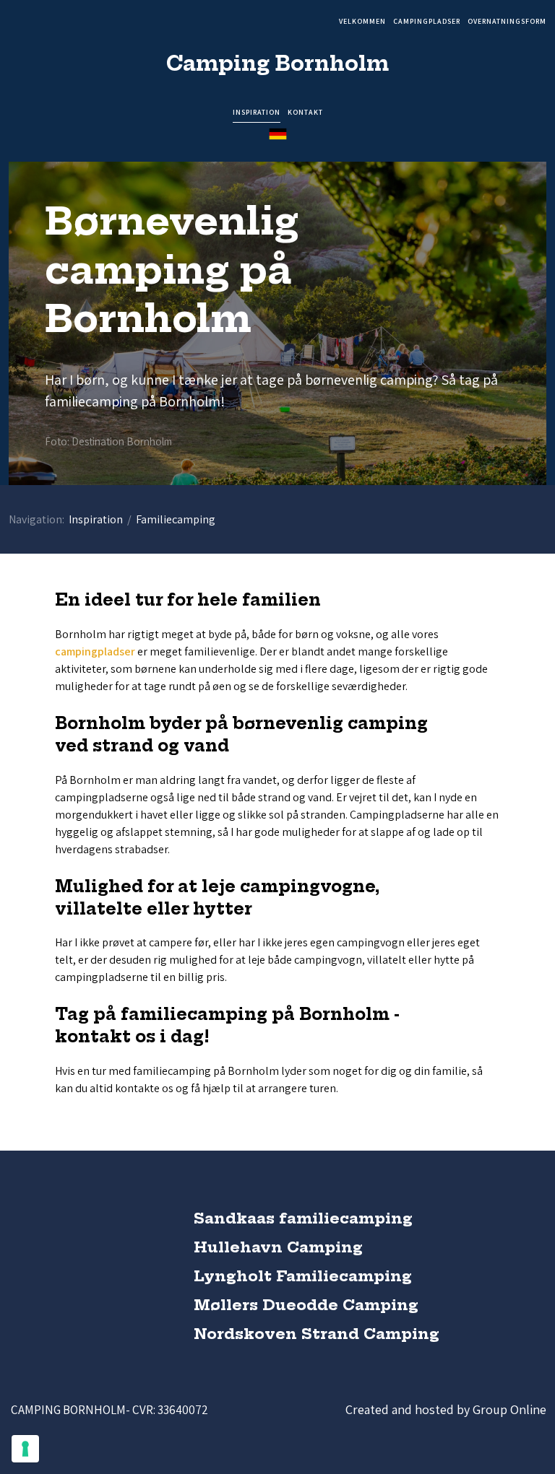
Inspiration (256, 113)
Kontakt (305, 113)
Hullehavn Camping (278, 1247)
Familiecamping (175, 519)
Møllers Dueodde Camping (306, 1305)
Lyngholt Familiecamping (303, 1276)
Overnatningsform (507, 22)
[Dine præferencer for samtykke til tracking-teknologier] (25, 1448)
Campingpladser (426, 22)
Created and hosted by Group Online (445, 1409)
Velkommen (362, 22)
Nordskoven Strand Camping (316, 1334)
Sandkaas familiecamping (303, 1218)
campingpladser (95, 651)
